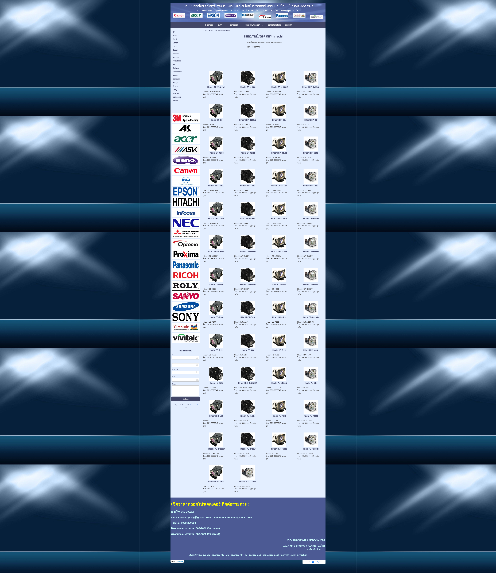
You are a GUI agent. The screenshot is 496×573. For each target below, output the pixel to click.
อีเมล (173, 377)
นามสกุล (174, 362)
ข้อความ (174, 384)
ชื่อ (172, 355)
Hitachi (211, 30)
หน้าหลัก (205, 30)
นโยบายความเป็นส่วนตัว (194, 405)
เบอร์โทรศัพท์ (175, 369)
